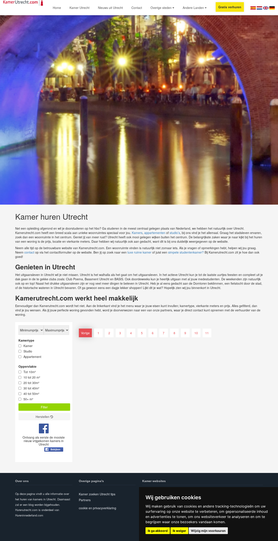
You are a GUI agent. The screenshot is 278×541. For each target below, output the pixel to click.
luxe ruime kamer (139, 252)
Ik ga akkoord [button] (158, 531)
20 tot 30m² (31, 383)
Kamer (28, 346)
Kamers (137, 232)
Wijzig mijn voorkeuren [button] (208, 531)
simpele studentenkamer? (186, 252)
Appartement (32, 356)
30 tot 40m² (31, 388)
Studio (27, 351)
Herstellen (43, 416)
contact (29, 252)
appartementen (154, 232)
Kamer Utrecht (79, 7)
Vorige (85, 333)
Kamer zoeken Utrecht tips (97, 494)
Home (57, 7)
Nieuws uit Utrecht (110, 7)
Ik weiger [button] (179, 531)
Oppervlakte (27, 366)
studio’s (175, 232)
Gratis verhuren (229, 7)
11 (207, 333)
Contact (136, 7)
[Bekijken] (53, 460)
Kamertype (26, 340)
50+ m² (28, 399)
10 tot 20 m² (31, 377)
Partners (85, 500)
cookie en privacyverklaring (97, 508)
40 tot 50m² (31, 393)
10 (196, 333)
